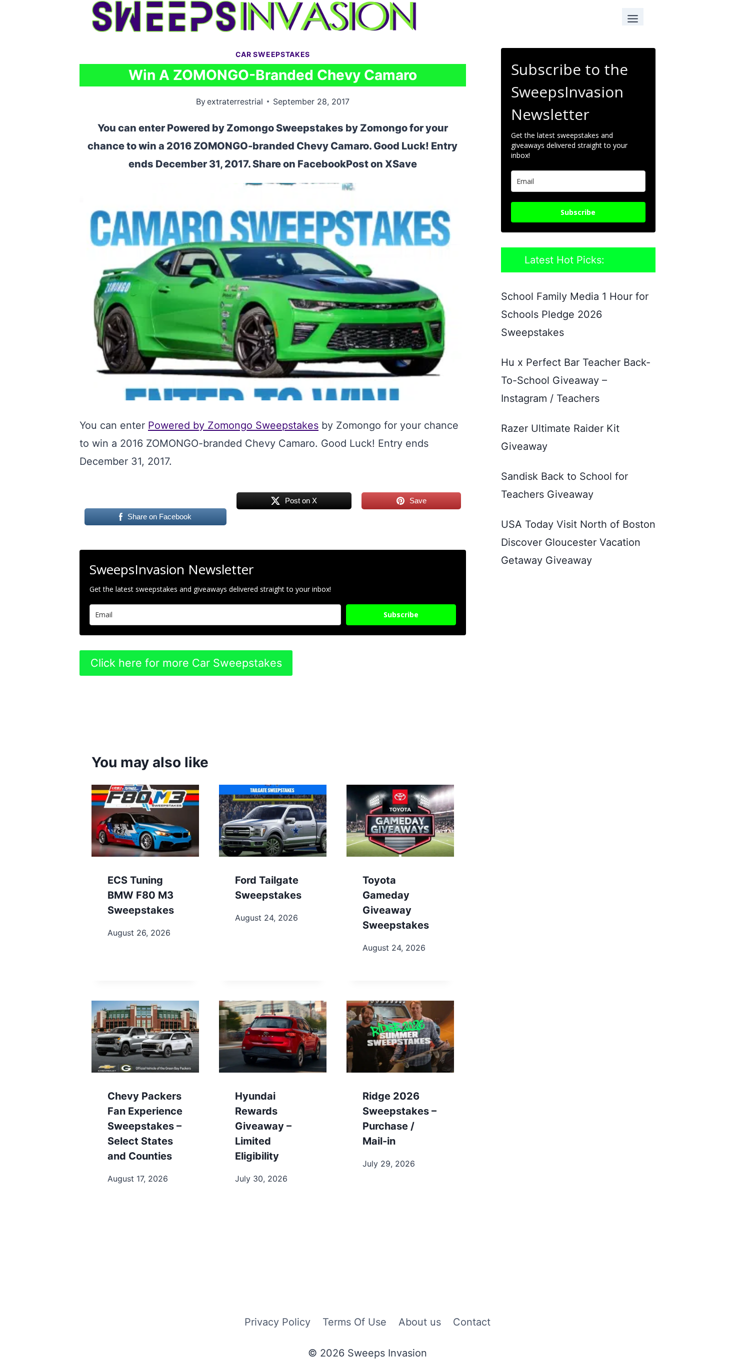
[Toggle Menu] (633, 16)
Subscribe (401, 614)
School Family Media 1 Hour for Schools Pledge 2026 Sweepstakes (574, 314)
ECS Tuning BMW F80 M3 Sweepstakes (141, 895)
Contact (471, 1322)
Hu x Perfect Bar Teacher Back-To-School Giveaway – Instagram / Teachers (575, 380)
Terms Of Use (354, 1322)
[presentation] (145, 820)
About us (419, 1322)
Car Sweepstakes (273, 54)
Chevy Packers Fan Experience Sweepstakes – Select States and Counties (145, 1126)
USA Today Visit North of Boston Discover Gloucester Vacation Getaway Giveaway (578, 542)
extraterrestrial (235, 101)
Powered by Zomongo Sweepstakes (233, 425)
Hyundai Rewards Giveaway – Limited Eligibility (263, 1126)
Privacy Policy (277, 1322)
